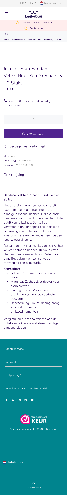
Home (5, 33)
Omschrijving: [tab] (14, 174)
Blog (23, 3)
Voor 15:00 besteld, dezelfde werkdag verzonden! (29, 103)
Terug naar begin (33, 487)
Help (33, 3)
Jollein (14, 156)
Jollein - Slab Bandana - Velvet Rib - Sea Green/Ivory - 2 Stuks (33, 39)
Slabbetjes (25, 160)
